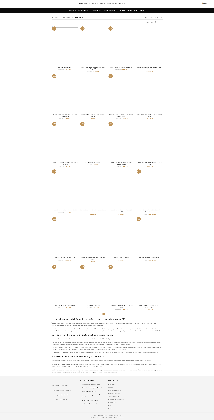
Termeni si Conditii (113, 396)
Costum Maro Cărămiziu (93, 305)
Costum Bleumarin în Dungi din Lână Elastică (65, 210)
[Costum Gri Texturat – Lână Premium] (65, 284)
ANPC (110, 408)
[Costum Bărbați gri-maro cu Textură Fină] (121, 46)
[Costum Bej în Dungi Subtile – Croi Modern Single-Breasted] (121, 93)
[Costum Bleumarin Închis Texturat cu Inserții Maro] (149, 141)
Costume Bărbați (65, 17)
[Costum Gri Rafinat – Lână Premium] (149, 236)
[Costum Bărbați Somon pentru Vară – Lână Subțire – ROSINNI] (65, 93)
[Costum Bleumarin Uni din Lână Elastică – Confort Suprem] (149, 189)
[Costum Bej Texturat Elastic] (93, 141)
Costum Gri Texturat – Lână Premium (64, 305)
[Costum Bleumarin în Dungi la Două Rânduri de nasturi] (93, 189)
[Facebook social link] (53, 404)
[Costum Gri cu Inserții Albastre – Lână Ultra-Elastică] (93, 236)
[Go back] (54, 10)
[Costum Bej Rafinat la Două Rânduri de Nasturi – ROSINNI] (65, 141)
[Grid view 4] (142, 22)
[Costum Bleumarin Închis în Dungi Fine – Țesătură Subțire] (121, 141)
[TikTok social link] (57, 404)
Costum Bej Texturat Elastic (93, 162)
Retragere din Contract (114, 390)
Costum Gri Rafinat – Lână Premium (149, 257)
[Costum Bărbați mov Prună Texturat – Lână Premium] (149, 46)
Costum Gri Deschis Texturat (121, 257)
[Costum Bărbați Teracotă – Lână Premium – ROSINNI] (93, 93)
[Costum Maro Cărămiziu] (93, 284)
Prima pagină (55, 17)
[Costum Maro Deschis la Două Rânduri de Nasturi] (121, 284)
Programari (111, 384)
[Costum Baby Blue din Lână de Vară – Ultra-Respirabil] (93, 46)
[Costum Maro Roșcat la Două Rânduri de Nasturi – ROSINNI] (149, 284)
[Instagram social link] (55, 404)
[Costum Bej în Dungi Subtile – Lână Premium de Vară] (149, 93)
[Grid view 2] (136, 22)
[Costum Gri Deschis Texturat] (121, 236)
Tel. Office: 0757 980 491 (60, 399)
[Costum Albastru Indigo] (65, 46)
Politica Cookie (112, 402)
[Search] (198, 3)
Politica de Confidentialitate (116, 399)
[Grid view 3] (139, 22)
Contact (110, 387)
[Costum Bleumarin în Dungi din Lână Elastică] (65, 189)
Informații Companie (114, 393)
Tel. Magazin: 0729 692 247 (61, 395)
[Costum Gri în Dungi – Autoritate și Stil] (65, 236)
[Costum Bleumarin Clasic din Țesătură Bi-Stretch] (121, 189)
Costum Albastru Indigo (64, 67)
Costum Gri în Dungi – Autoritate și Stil (64, 257)
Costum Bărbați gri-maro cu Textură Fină (121, 67)
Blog (109, 405)
